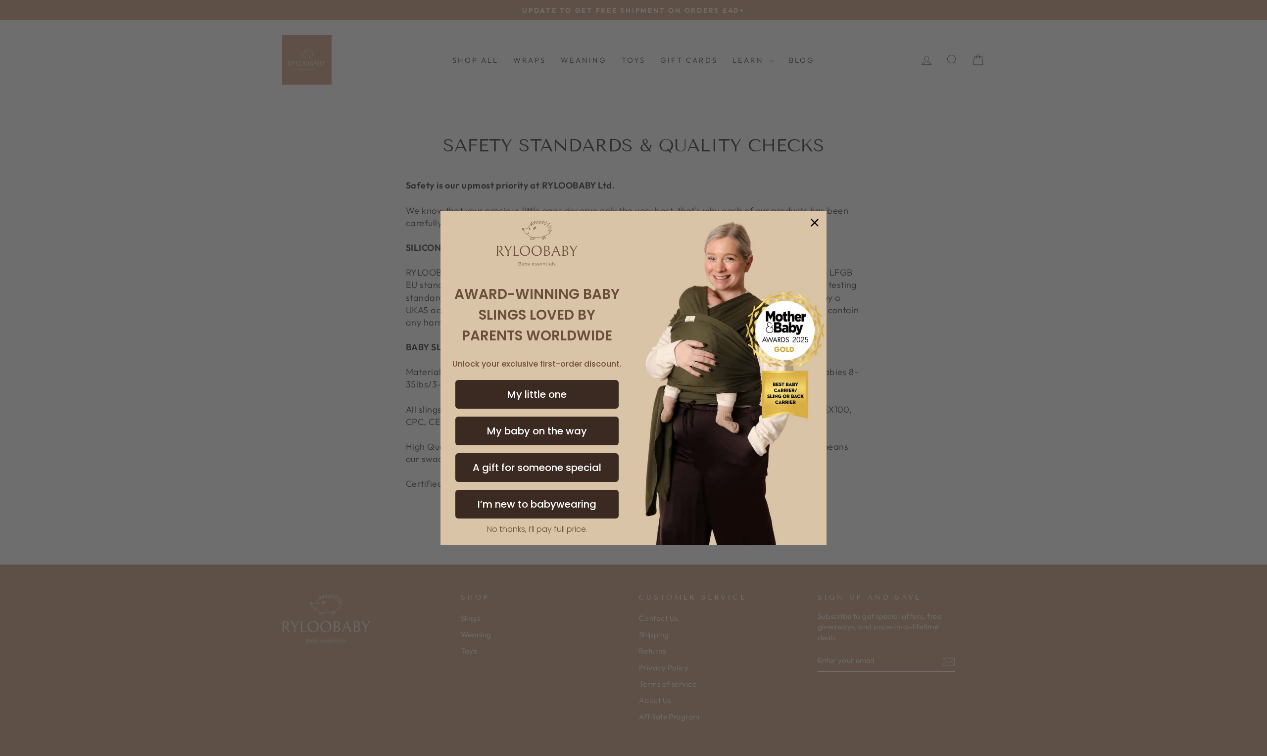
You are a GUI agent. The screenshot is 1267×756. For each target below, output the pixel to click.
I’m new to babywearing (537, 504)
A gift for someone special (537, 467)
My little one (537, 394)
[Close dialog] (815, 223)
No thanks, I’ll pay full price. (537, 529)
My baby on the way (537, 431)
